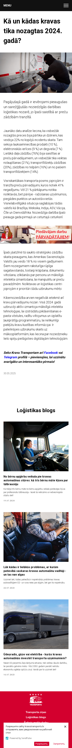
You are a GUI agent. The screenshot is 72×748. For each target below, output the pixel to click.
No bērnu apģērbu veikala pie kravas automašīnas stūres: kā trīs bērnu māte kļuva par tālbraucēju (35, 480)
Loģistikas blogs (36, 717)
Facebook (51, 352)
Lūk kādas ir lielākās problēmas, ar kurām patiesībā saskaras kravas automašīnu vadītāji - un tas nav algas (34, 570)
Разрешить (41, 743)
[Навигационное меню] (66, 5)
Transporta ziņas (36, 712)
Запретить (59, 743)
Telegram (10, 357)
